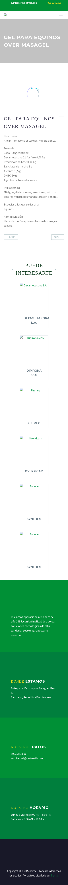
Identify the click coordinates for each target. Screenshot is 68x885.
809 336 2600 (54, 2)
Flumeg (34, 423)
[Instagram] (39, 8)
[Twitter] (34, 8)
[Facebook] (28, 8)
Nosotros (56, 20)
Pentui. (55, 875)
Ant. (12, 237)
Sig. (56, 237)
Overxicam (34, 471)
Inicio (37, 20)
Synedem (34, 519)
